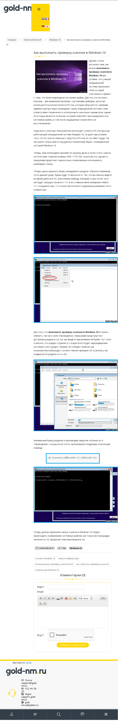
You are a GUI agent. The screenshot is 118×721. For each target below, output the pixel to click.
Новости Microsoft (32, 39)
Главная (12, 39)
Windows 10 (54, 39)
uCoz (29, 662)
